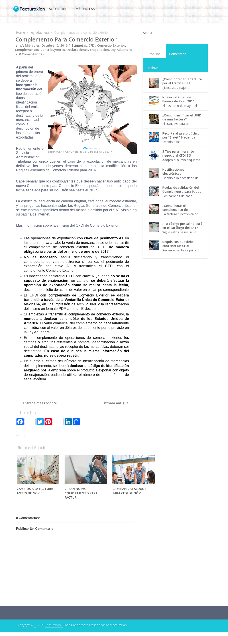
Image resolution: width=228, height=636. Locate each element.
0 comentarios (30, 54)
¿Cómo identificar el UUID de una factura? (181, 117)
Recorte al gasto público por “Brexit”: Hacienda (181, 135)
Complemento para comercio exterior (66, 39)
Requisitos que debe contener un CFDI (177, 244)
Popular (154, 54)
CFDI (92, 45)
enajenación (99, 50)
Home (20, 32)
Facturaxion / (53, 625)
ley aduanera (40, 32)
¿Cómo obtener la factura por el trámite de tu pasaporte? (182, 83)
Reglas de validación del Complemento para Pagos (181, 190)
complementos (27, 50)
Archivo (153, 68)
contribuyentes (53, 50)
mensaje (82, 210)
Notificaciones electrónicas (173, 172)
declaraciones (77, 50)
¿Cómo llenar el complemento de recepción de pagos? (177, 210)
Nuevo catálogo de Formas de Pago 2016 (178, 99)
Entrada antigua (115, 403)
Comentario (177, 54)
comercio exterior (111, 45)
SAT (116, 210)
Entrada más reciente (40, 403)
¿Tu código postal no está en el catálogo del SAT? (182, 226)
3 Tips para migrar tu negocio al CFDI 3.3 (178, 153)
